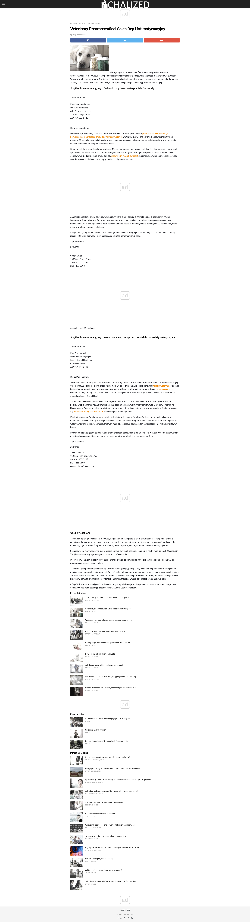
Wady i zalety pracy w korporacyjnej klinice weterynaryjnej (108, 620)
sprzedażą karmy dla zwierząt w (88, 411)
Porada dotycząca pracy (94, 23)
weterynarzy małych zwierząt (124, 156)
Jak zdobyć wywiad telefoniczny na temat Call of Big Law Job (110, 881)
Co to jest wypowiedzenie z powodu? (100, 814)
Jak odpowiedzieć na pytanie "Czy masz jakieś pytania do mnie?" (112, 791)
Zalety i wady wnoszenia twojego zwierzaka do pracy (107, 597)
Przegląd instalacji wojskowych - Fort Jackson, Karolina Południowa (112, 768)
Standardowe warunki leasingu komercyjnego (104, 802)
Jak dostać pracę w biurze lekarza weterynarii (104, 665)
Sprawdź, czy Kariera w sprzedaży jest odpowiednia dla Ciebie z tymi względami (118, 780)
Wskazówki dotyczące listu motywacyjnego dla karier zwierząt (110, 677)
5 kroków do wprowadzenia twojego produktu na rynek (107, 719)
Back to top (125, 910)
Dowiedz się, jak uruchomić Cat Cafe (100, 654)
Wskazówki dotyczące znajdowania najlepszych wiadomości (110, 825)
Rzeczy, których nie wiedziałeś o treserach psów (105, 631)
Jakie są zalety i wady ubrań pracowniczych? (103, 870)
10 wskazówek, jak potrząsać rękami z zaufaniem (105, 836)
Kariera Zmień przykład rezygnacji (99, 859)
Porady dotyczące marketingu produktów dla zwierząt (107, 643)
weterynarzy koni (165, 389)
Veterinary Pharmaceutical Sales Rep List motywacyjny (107, 609)
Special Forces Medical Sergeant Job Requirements (106, 741)
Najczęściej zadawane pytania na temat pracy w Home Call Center (112, 847)
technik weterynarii (161, 386)
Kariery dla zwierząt (76, 23)
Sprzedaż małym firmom (95, 730)
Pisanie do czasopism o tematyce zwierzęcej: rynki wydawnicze (111, 688)
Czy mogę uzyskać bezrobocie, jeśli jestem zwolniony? (107, 757)
